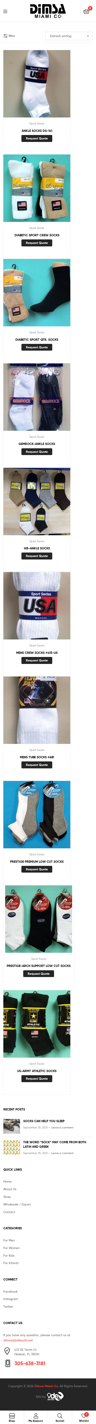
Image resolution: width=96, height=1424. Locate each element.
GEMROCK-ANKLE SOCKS (37, 444)
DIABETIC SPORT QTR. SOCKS (36, 340)
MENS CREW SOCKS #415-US (37, 653)
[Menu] (8, 11)
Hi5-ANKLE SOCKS (37, 548)
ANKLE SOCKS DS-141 (37, 131)
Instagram (10, 1299)
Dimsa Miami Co (46, 1386)
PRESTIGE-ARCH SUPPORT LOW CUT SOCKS (39, 966)
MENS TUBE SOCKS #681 (37, 757)
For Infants (11, 1263)
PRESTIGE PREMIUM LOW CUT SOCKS (37, 862)
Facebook (10, 1291)
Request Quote (37, 138)
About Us (9, 1189)
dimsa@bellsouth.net (18, 1340)
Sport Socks (36, 123)
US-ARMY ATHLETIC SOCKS (36, 1071)
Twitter (8, 1306)
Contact (9, 1212)
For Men (9, 1240)
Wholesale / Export (17, 1204)
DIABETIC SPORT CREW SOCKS (37, 235)
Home (7, 1181)
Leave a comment (62, 1127)
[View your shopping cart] (86, 11)
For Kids (9, 1255)
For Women (11, 1248)
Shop (7, 1196)
